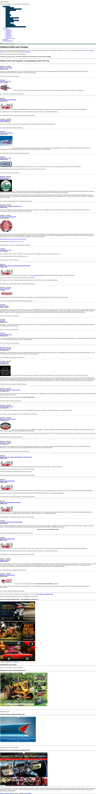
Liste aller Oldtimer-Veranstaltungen (14, 9)
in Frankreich (9, 33)
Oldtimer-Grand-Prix (5, 560)
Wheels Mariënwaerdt (5, 120)
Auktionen (5, 28)
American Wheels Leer (5, 81)
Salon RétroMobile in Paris (6, 406)
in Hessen (8, 16)
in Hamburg (8, 15)
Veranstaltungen (6, 6)
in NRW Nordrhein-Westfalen (12, 20)
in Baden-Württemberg (11, 10)
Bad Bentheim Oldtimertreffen (7, 538)
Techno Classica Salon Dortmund (8, 216)
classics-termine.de (4, 1)
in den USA (8, 37)
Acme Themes (28, 793)
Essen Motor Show (4, 362)
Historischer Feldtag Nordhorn (7, 575)
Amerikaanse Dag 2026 (5, 250)
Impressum (5, 39)
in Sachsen (8, 23)
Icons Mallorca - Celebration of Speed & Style (11, 206)
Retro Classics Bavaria (5, 349)
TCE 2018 (12, 241)
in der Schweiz (9, 35)
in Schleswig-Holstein (10, 25)
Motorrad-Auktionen (10, 38)
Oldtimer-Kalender (10, 7)
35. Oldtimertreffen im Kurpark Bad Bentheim (11, 522)
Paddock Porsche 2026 (5, 158)
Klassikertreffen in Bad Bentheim (8, 99)
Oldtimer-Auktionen (25, 51)
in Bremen (8, 14)
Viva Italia (2, 321)
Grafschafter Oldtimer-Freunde (36, 275)
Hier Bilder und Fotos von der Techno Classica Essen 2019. (13, 239)
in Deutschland (9, 30)
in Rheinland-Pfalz (10, 21)
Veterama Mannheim (5, 288)
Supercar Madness (4, 306)
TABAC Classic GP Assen (6, 67)
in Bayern (8, 11)
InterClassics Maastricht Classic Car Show (10, 389)
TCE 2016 (21, 241)
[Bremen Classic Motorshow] (5, 429)
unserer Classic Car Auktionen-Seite (44, 594)
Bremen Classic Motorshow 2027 (8, 419)
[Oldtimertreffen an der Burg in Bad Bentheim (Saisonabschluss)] (6, 275)
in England (8, 31)
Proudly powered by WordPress (7, 793)
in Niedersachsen (9, 19)
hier (26, 596)
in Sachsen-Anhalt (10, 24)
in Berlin (7, 12)
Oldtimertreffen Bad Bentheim (7, 481)
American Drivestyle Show (6, 132)
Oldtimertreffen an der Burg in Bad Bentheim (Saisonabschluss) (15, 265)
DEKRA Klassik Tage (5, 177)
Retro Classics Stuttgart (5, 442)
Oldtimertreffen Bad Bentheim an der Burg (10, 502)
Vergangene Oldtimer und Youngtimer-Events (16, 26)
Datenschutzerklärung (8, 40)
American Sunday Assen (6, 334)
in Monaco (8, 34)
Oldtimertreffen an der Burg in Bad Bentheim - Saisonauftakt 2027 (16, 457)
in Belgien (8, 29)
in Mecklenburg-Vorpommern (12, 18)
